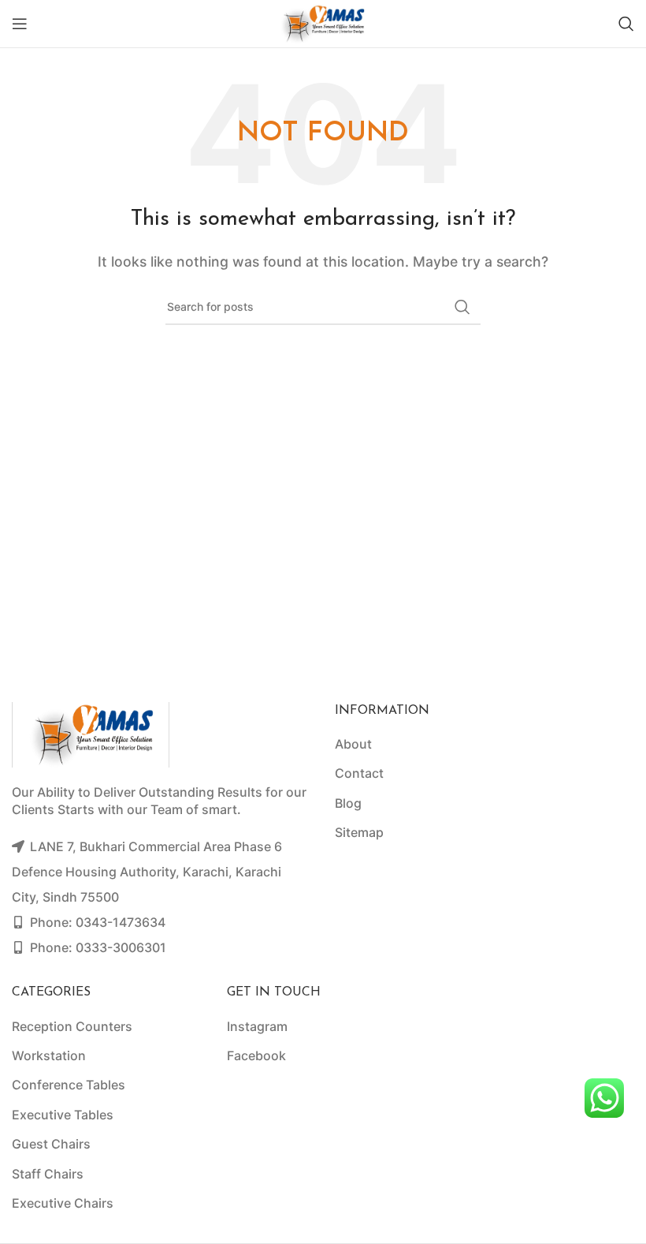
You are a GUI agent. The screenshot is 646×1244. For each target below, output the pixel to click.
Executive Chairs (62, 1203)
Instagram (257, 1026)
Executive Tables (62, 1115)
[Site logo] (323, 22)
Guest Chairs (51, 1144)
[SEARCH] (462, 307)
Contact (359, 773)
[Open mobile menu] (19, 23)
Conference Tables (68, 1085)
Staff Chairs (48, 1174)
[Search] (626, 23)
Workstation (49, 1055)
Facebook (256, 1055)
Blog (348, 803)
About (353, 744)
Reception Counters (72, 1026)
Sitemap (359, 832)
